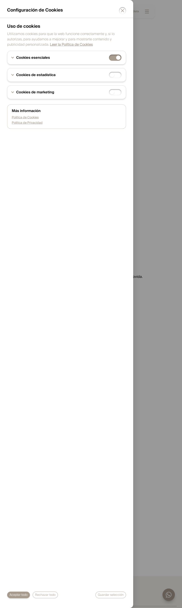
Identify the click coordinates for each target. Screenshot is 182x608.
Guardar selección (111, 595)
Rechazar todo (45, 595)
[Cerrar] (122, 10)
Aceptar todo (19, 595)
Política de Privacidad (27, 123)
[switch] (115, 58)
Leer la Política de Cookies (71, 44)
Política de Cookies (25, 117)
